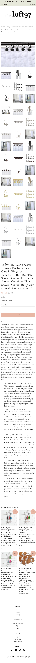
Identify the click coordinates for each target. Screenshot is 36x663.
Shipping (18, 626)
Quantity (4, 305)
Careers (18, 612)
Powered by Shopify (25, 657)
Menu (5, 4)
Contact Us (18, 610)
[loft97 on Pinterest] (20, 650)
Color (3, 297)
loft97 (17, 657)
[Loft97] (18, 15)
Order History (18, 641)
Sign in (18, 637)
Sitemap (18, 615)
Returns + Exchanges (18, 623)
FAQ (18, 628)
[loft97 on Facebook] (16, 650)
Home (3, 26)
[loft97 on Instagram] (24, 650)
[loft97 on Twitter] (12, 650)
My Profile (18, 639)
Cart (33, 4)
